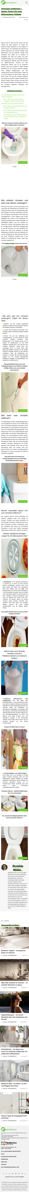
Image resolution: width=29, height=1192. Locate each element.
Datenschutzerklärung (9, 1156)
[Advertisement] (14, 30)
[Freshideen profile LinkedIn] (22, 1173)
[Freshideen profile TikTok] (9, 1173)
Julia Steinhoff (10, 955)
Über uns (4, 1161)
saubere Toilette (9, 243)
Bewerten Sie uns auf (11, 1176)
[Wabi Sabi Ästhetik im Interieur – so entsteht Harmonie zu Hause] (14, 970)
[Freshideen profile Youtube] (16, 1173)
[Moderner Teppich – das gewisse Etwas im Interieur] (14, 938)
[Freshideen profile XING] (25, 1173)
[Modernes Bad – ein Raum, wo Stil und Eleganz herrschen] (14, 1071)
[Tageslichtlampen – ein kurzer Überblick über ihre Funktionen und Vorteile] (14, 1002)
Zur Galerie (22, 162)
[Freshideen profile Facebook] (3, 1173)
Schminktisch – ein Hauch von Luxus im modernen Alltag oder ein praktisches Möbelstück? (14, 1051)
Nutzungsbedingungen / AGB (10, 1167)
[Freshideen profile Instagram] (6, 1173)
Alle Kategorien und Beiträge (11, 1151)
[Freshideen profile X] (19, 1173)
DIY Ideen (5, 921)
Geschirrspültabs (9, 773)
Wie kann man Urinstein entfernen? (13, 103)
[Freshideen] (9, 2)
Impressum (4, 1159)
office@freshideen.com (10, 1147)
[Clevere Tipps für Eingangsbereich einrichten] (14, 1103)
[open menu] (26, 2)
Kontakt (4, 1164)
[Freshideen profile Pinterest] (13, 1173)
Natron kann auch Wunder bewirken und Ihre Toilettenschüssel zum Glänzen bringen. (15, 116)
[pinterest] (26, 129)
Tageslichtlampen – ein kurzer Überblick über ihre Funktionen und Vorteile (14, 1017)
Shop (2, 1154)
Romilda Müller (9, 17)
